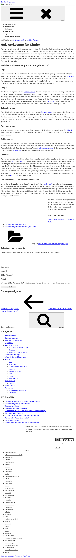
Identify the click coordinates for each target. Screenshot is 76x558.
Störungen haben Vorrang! (14, 413)
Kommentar (5, 267)
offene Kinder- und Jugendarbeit (16, 357)
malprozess (8, 507)
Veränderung (13, 378)
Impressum (8, 34)
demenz (7, 467)
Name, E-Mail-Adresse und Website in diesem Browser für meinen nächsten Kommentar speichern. (37, 283)
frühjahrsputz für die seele (18, 366)
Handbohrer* (47, 184)
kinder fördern (9, 488)
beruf (10, 362)
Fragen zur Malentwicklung (18, 347)
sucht (10, 374)
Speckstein (50, 101)
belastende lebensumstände (13, 455)
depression (8, 469)
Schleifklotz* (17, 150)
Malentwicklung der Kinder (18, 352)
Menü (62, 20)
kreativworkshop (10, 495)
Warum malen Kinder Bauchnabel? (17, 418)
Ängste (7, 552)
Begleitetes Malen (11, 336)
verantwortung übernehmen (13, 538)
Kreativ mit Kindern (45, 244)
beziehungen (13, 364)
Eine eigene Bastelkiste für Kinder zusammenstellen (23, 401)
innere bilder (9, 481)
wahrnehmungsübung (11, 550)
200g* (21, 161)
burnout (7, 464)
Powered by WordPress (22, 556)
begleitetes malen (10, 452)
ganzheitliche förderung (12, 476)
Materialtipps (9, 31)
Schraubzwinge (46, 112)
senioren (7, 521)
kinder (7, 486)
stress (7, 526)
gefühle (7, 478)
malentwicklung (9, 505)
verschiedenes (10, 381)
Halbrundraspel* (29, 92)
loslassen (8, 497)
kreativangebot (9, 490)
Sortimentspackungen (45, 148)
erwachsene (8, 471)
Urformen (8, 533)
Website (4, 279)
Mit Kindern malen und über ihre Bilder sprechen (22, 423)
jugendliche (8, 483)
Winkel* (69, 130)
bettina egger (9, 457)
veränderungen (9, 543)
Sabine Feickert (32, 40)
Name (3, 271)
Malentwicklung (10, 26)
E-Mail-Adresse (7, 275)
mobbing (12, 369)
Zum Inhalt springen (8, 2)
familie (7, 474)
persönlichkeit (9, 509)
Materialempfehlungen (60, 244)
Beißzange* (14, 175)
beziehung (8, 459)
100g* (13, 161)
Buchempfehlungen (12, 338)
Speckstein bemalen (12, 420)
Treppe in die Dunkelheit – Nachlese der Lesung (22, 415)
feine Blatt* (70, 76)
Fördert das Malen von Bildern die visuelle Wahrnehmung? (25, 411)
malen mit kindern (10, 502)
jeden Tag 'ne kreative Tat (18, 390)
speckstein (8, 524)
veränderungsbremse (11, 545)
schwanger (8, 514)
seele (6, 516)
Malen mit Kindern (11, 24)
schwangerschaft (15, 371)
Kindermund (13, 350)
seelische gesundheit (11, 519)
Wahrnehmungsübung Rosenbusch (17, 404)
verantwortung (9, 535)
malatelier (8, 500)
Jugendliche (9, 343)
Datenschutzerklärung (12, 36)
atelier (27, 450)
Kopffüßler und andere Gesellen (16, 408)
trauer (11, 376)
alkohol (57, 448)
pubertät (7, 512)
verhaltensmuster (10, 540)
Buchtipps (8, 29)
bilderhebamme (10, 462)
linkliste (11, 383)
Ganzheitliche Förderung (13, 340)
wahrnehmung (10, 385)
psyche (7, 359)
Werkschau (9, 388)
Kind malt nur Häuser (12, 406)
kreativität (8, 493)
